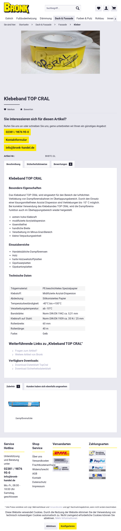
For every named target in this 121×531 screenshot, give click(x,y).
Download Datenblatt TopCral (31, 364)
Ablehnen (51, 526)
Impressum (38, 486)
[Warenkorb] (114, 8)
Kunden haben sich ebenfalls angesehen (46, 386)
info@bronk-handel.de (20, 147)
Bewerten (28, 109)
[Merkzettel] (98, 8)
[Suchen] (77, 8)
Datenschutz (38, 482)
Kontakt (36, 477)
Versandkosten (38, 460)
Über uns (37, 456)
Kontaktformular (16, 139)
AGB (34, 473)
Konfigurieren (68, 526)
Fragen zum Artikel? (25, 350)
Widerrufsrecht (38, 469)
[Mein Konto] (106, 8)
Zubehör (12, 386)
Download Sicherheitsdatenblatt (32, 368)
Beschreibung (13, 164)
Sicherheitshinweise (37, 164)
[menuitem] (63, 8)
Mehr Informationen (66, 518)
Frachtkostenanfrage (38, 465)
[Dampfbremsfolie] (24, 404)
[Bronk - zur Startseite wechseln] (16, 8)
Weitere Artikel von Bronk (28, 354)
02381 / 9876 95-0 (17, 132)
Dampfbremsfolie (24, 418)
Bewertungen (62, 164)
